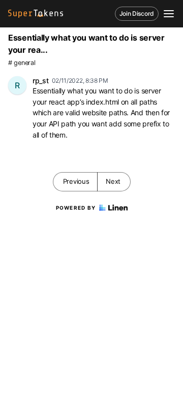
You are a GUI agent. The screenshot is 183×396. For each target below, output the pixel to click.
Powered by (76, 208)
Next (113, 181)
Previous (76, 181)
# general (21, 63)
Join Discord (136, 13)
